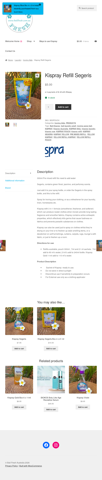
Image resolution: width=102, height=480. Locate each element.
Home (10, 60)
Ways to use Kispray (48, 41)
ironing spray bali (84, 126)
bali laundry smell (68, 126)
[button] (37, 76)
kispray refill (76, 131)
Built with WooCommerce (30, 465)
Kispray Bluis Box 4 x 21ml (24, 5)
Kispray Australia (60, 128)
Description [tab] (10, 173)
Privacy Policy (11, 465)
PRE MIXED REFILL (78, 134)
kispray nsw (50, 131)
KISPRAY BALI (75, 128)
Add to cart (63, 107)
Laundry (18, 60)
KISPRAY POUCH (63, 131)
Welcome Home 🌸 (13, 41)
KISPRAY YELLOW (61, 134)
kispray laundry (88, 128)
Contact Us (10, 51)
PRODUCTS (71, 123)
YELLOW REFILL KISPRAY (64, 137)
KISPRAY (48, 128)
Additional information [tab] (15, 180)
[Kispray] (54, 150)
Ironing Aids (27, 60)
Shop (29, 41)
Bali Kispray (55, 126)
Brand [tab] (8, 187)
